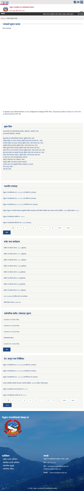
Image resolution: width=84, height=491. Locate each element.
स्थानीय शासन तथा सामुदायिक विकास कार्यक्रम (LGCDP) (18, 164)
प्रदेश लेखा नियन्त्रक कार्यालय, (11, 155)
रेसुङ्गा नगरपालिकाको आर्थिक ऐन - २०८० (13, 216)
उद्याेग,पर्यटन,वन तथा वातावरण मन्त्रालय (13, 150)
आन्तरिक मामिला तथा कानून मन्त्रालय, (12, 143)
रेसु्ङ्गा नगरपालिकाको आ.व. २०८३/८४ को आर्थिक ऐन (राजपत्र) (19, 192)
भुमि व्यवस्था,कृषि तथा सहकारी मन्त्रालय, (13, 152)
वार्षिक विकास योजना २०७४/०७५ (12, 302)
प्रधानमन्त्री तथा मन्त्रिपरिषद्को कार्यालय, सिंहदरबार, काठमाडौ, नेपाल (20, 131)
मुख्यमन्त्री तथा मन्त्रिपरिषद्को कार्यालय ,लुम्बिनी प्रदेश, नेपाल (18, 138)
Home (3, 18)
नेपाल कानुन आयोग (8, 166)
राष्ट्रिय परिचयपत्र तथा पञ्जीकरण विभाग (14, 159)
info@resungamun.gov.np (52, 469)
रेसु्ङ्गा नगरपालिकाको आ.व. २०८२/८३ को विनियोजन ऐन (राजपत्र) (20, 204)
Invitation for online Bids (11, 325)
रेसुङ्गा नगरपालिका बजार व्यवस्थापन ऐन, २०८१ (15, 389)
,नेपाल (37, 147)
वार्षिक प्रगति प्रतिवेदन (10, 459)
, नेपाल (41, 143)
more (7, 405)
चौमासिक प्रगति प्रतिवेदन (11, 462)
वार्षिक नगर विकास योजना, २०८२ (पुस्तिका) (15, 248)
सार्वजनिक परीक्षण (8, 469)
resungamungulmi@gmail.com (58, 466)
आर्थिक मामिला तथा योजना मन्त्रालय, (12, 140)
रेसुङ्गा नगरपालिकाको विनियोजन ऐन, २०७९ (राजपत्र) (17, 222)
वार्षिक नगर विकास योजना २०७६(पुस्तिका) (14, 284)
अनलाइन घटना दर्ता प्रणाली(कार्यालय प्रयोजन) (15, 157)
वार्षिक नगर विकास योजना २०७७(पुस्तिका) (14, 278)
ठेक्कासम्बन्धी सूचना (9, 338)
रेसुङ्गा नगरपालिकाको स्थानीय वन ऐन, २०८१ (14, 395)
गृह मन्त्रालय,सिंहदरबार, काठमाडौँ (11, 133)
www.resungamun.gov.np (58, 472)
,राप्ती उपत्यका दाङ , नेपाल (36, 140)
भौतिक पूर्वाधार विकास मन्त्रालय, (11, 147)
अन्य (7, 349)
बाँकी (7, 232)
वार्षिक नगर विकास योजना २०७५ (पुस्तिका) (15, 290)
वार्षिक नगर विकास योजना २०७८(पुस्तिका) (14, 272)
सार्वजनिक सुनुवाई (8, 466)
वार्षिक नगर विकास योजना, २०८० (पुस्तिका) (15, 260)
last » (68, 228)
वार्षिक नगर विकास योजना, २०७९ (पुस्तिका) (15, 266)
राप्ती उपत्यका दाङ (35, 143)
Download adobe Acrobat (62, 112)
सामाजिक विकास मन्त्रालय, (10, 145)
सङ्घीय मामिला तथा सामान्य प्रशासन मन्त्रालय (15, 162)
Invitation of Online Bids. (11, 319)
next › (60, 228)
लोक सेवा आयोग (7, 169)
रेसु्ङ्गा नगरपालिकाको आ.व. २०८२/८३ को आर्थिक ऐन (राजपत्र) (19, 198)
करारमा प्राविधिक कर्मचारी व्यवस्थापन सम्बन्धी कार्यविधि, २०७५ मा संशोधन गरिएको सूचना (25, 383)
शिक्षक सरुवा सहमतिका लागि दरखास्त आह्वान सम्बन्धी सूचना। (55, 14)
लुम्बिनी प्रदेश (25, 140)
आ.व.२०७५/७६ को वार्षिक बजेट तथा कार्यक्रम (15, 296)
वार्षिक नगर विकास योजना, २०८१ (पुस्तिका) (15, 254)
